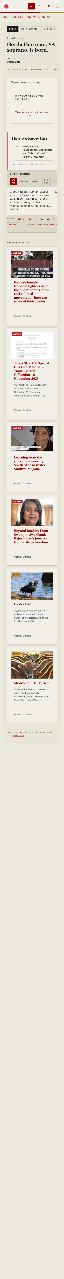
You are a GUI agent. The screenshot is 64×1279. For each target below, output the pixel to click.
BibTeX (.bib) (26, 219)
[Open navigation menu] (57, 6)
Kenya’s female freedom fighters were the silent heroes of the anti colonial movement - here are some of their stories (32, 292)
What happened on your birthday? (29, 97)
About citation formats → (42, 224)
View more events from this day (31, 113)
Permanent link (40, 69)
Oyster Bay (22, 604)
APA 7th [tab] (13, 181)
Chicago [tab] (56, 181)
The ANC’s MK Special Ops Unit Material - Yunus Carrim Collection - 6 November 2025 (31, 371)
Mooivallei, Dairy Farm (31, 683)
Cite (17, 69)
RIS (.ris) (45, 219)
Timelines (17, 17)
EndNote (13, 224)
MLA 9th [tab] (46, 181)
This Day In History (38, 17)
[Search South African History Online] (31, 6)
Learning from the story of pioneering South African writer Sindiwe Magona (29, 463)
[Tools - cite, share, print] (40, 6)
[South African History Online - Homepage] (6, 6)
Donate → (18, 735)
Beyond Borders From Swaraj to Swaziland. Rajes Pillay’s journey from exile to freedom (31, 536)
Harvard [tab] (23, 181)
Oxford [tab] (36, 181)
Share (56, 69)
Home (5, 17)
